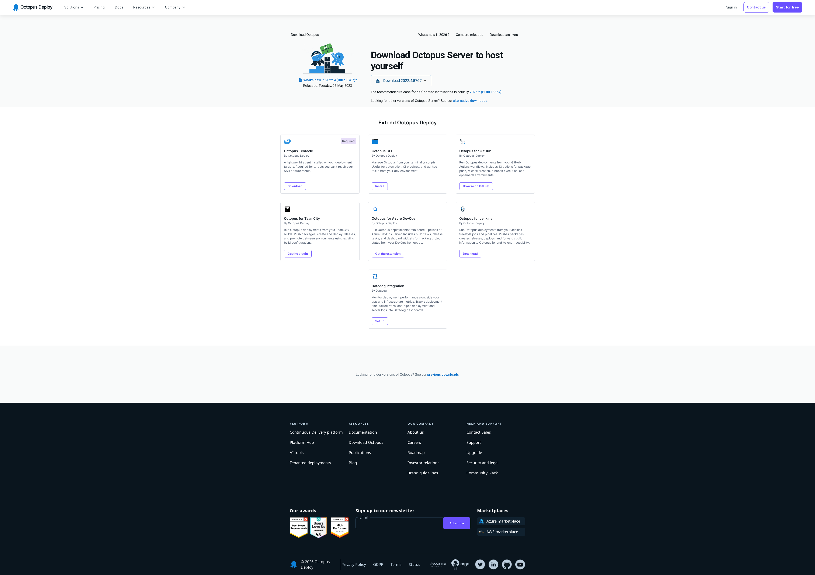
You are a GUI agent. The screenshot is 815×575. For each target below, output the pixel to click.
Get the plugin (298, 253)
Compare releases (469, 35)
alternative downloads (470, 101)
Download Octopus (305, 35)
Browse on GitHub (476, 186)
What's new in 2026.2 (434, 35)
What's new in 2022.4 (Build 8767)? (329, 80)
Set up (379, 321)
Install (379, 186)
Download (295, 186)
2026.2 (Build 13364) (486, 92)
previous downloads (443, 375)
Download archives (504, 35)
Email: (364, 517)
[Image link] (299, 527)
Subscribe (457, 523)
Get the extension (388, 253)
